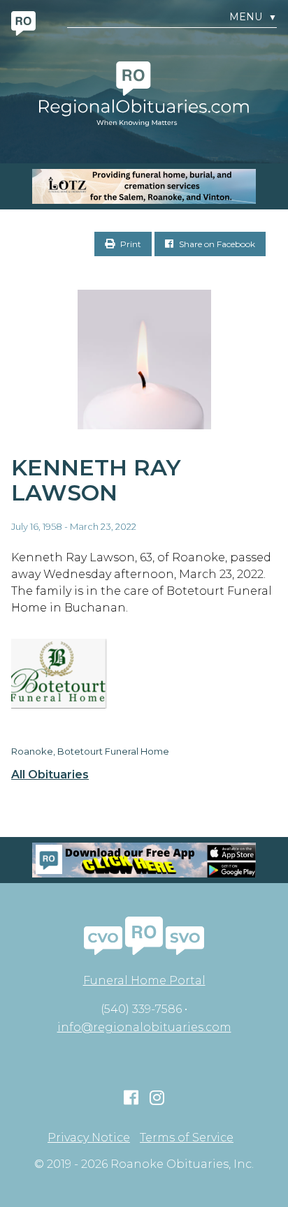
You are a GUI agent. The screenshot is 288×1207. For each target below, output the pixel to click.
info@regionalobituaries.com (144, 1027)
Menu (253, 17)
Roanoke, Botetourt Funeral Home (90, 751)
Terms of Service (186, 1138)
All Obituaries (50, 775)
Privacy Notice (89, 1138)
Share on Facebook (216, 244)
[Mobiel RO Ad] (144, 860)
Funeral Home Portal (144, 980)
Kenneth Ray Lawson (96, 480)
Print (129, 244)
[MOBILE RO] (144, 186)
